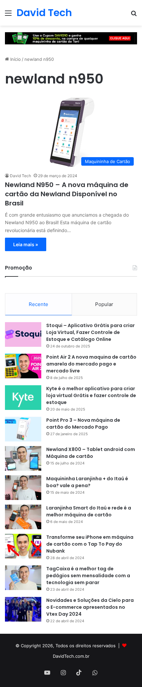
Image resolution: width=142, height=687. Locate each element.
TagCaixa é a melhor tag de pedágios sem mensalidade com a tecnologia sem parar (88, 575)
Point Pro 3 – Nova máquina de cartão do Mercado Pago (83, 423)
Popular (104, 304)
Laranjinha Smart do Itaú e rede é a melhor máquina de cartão (88, 511)
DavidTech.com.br (71, 656)
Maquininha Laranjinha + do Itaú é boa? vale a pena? (87, 482)
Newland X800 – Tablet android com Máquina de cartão (90, 453)
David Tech (20, 175)
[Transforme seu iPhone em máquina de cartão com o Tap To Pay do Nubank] (23, 546)
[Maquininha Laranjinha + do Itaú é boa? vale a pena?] (23, 487)
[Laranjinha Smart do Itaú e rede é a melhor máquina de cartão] (23, 517)
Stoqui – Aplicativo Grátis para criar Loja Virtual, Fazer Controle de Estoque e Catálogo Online (90, 332)
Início (15, 59)
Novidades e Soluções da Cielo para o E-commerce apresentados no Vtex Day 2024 (90, 607)
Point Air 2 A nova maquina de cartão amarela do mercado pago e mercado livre (91, 364)
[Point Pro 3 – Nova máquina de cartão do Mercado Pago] (23, 429)
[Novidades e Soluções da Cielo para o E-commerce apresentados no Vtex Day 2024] (23, 609)
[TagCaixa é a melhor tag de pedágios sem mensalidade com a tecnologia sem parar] (23, 577)
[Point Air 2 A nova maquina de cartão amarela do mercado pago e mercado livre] (23, 366)
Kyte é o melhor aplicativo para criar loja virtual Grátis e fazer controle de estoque (91, 395)
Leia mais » (25, 244)
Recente (38, 304)
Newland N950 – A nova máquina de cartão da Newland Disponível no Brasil (66, 194)
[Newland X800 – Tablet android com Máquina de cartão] (23, 458)
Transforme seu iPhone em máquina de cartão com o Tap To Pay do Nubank (89, 544)
